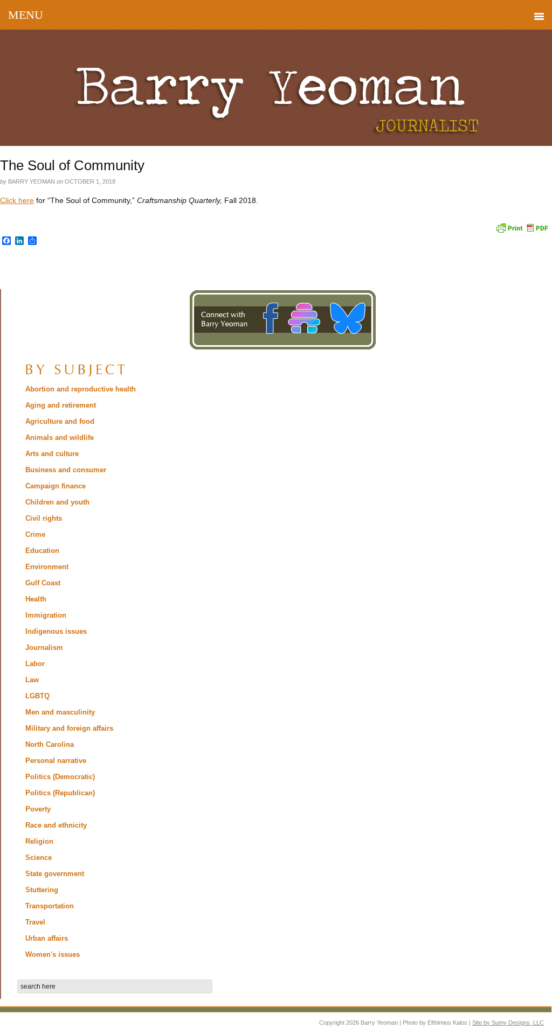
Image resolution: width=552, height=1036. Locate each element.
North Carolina (49, 744)
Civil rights (43, 518)
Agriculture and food (59, 421)
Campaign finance (55, 486)
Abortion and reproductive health (80, 389)
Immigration (45, 615)
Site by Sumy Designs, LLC (508, 1022)
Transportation (49, 906)
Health (35, 599)
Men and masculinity (60, 712)
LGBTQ (37, 696)
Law (32, 680)
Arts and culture (52, 454)
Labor (35, 664)
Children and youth (57, 502)
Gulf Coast (42, 583)
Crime (35, 534)
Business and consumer (65, 470)
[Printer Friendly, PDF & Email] (522, 226)
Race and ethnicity (56, 825)
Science (38, 857)
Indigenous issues (56, 631)
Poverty (38, 809)
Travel (35, 922)
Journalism (44, 647)
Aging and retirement (60, 405)
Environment (46, 567)
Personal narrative (55, 761)
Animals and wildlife (59, 437)
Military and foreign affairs (69, 728)
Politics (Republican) (60, 793)
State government (54, 874)
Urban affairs (46, 938)
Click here (17, 200)
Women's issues (52, 954)
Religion (39, 841)
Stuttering (41, 890)
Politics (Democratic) (60, 777)
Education (42, 551)
